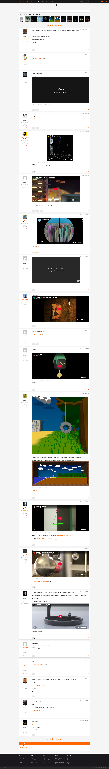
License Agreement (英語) (60, 759)
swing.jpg (34, 729)
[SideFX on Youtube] (105, 767)
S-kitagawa (25, 554)
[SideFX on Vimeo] (103, 767)
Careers (68, 758)
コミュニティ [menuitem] (37, 1)
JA (101, 1)
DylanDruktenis (25, 299)
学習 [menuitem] (43, 1)
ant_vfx (24, 399)
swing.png (34, 648)
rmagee (24, 34)
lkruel (25, 683)
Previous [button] (18, 19)
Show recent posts (23, 747)
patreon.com (69, 535)
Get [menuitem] (52, 1)
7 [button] (57, 23)
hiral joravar (25, 261)
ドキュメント (45, 761)
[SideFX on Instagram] (96, 767)
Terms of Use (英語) (58, 756)
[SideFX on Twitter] (94, 767)
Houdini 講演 (33, 759)
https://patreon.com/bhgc (60, 535)
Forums (23, 11)
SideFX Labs (21, 761)
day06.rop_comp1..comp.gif (38, 664)
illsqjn (25, 665)
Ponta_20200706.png (37, 58)
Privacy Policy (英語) (58, 758)
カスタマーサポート (46, 756)
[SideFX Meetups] (101, 767)
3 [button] (53, 23)
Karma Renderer (22, 759)
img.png (34, 383)
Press (68, 759)
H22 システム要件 (46, 759)
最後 (61, 25)
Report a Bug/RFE (46, 762)
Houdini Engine (22, 758)
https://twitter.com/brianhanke (40, 538)
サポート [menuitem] (47, 1)
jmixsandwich (25, 647)
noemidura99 (25, 353)
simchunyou (25, 181)
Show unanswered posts (24, 748)
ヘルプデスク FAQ (46, 758)
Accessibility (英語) (58, 761)
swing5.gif (35, 727)
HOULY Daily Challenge (30, 11)
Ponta (25, 59)
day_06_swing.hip (36, 685)
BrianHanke (25, 507)
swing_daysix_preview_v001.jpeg (39, 165)
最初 (48, 25)
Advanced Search (86, 8)
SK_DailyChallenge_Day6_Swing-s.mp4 (40, 581)
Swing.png (35, 117)
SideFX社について (70, 756)
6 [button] (56, 23)
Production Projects (34, 761)
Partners (20, 762)
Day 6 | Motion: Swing (40, 11)
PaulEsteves (24, 119)
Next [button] (90, 19)
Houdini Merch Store (71, 761)
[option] (22, 19)
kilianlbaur (25, 335)
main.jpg (34, 491)
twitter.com (50, 538)
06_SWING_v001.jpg (37, 334)
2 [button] (52, 23)
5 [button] (55, 23)
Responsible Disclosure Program (59, 763)
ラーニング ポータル (35, 756)
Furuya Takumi (25, 77)
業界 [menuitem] (31, 1)
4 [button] (54, 23)
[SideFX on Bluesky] (99, 767)
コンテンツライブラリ (35, 758)
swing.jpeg (35, 490)
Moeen (25, 596)
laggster (25, 705)
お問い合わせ (69, 763)
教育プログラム (34, 762)
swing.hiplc (35, 246)
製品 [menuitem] (27, 1)
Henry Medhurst (25, 137)
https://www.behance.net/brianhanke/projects (43, 539)
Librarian (25, 725)
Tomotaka (25, 220)
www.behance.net (56, 539)
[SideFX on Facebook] (92, 767)
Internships (69, 762)
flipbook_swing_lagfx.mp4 (38, 710)
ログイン (105, 1)
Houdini (20, 756)
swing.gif (34, 683)
